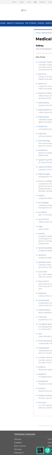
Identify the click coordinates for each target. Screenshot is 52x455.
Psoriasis (18, 449)
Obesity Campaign (15, 23)
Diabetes (18, 442)
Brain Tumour (20, 446)
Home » (39, 33)
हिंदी (35, 2)
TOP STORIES (30, 23)
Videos (41, 23)
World (21, 2)
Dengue (17, 439)
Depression (19, 453)
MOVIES (42, 2)
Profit (29, 2)
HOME (2, 23)
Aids (49, 446)
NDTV (14, 2)
